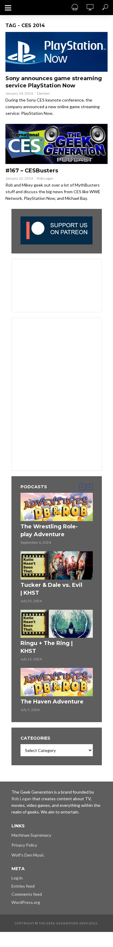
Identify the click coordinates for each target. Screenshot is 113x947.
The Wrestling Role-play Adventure (49, 530)
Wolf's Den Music (27, 854)
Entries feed (23, 886)
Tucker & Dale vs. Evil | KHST (51, 589)
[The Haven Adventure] (56, 682)
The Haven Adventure (51, 701)
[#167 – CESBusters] (56, 144)
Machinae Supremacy (31, 835)
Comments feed (26, 894)
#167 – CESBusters (31, 170)
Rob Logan (45, 178)
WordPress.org (25, 902)
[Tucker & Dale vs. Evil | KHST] (56, 565)
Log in (17, 877)
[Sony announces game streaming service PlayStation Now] (56, 52)
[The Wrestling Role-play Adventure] (56, 507)
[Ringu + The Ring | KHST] (56, 624)
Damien (43, 93)
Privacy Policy (24, 845)
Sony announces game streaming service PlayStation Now (53, 82)
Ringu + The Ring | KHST (46, 647)
